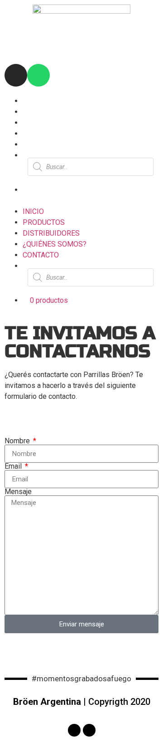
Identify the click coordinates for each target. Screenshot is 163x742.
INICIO (33, 101)
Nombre (18, 441)
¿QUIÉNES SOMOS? (54, 133)
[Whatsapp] (38, 75)
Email (14, 466)
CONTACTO (41, 144)
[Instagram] (16, 75)
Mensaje (18, 491)
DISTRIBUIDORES (51, 122)
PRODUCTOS (44, 111)
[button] (81, 200)
